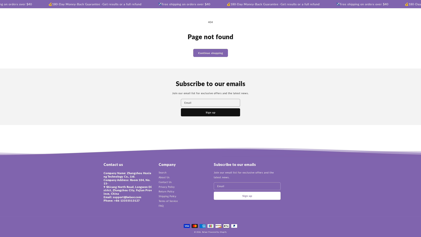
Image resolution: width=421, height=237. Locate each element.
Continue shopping (210, 52)
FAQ (161, 205)
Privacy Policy (167, 186)
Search (163, 172)
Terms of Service (168, 201)
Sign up (210, 112)
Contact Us (165, 182)
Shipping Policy (167, 196)
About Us (164, 177)
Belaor (205, 232)
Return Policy (166, 191)
